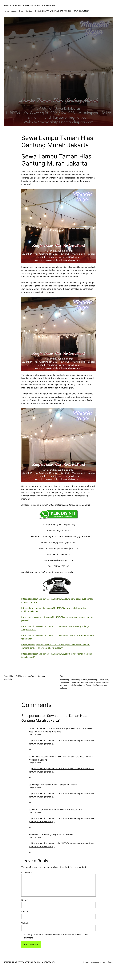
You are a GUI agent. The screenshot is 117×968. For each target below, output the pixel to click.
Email (24, 911)
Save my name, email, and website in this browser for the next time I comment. (56, 936)
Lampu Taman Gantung (35, 676)
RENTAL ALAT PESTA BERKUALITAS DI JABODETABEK (29, 5)
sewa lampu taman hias (98, 679)
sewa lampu (65, 679)
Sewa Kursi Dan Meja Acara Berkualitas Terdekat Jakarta (55, 809)
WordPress (108, 962)
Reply (31, 749)
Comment (26, 872)
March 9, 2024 (35, 735)
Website (25, 923)
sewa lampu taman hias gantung (74, 682)
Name (24, 900)
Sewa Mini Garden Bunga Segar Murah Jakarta (51, 834)
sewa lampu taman (79, 679)
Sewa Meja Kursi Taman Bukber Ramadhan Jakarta (53, 784)
